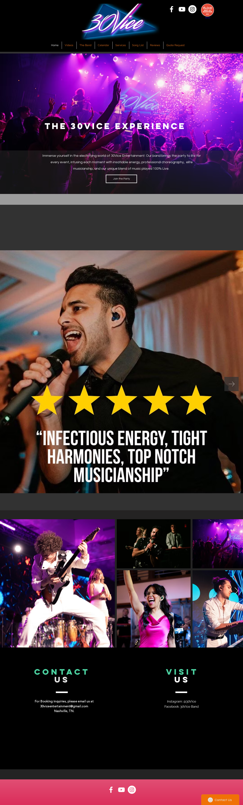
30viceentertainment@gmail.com (64, 706)
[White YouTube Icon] (182, 9)
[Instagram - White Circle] (192, 9)
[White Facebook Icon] (171, 9)
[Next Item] (231, 384)
